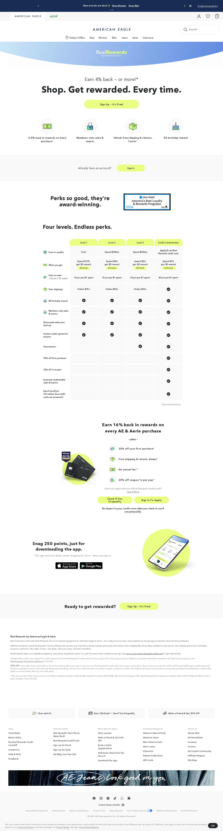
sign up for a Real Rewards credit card (144, 653)
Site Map (192, 760)
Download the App (107, 760)
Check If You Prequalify (114, 500)
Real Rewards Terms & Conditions (26, 661)
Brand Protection (189, 810)
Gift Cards (148, 760)
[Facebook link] (94, 798)
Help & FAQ (14, 754)
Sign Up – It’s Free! (111, 104)
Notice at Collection (79, 810)
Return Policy (14, 737)
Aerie (135, 37)
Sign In (130, 167)
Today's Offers (77, 37)
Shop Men (134, 5)
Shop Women (119, 5)
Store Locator (105, 732)
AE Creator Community (199, 751)
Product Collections (153, 755)
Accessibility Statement (36, 810)
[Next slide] (184, 6)
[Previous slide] (38, 6)
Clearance (148, 37)
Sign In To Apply (151, 500)
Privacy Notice (63, 827)
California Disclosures (166, 810)
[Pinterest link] (108, 798)
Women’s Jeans (151, 737)
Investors (192, 741)
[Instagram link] (101, 798)
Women (103, 37)
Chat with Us (44, 713)
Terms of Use (99, 810)
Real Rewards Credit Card (66, 740)
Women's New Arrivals (154, 732)
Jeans (124, 37)
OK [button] (213, 825)
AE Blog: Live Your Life (64, 754)
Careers (192, 746)
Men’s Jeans (149, 746)
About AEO (193, 732)
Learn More (133, 491)
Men (114, 37)
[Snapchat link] (122, 798)
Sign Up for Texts (62, 749)
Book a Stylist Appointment (105, 746)
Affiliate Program (196, 755)
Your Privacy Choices (89, 827)
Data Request (116, 810)
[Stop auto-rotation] (190, 6)
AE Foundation (195, 737)
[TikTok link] (115, 798)
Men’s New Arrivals (152, 741)
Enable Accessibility (208, 5)
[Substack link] (129, 798)
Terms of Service (26, 827)
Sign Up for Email (62, 745)
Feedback (13, 758)
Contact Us (14, 749)
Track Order (14, 732)
